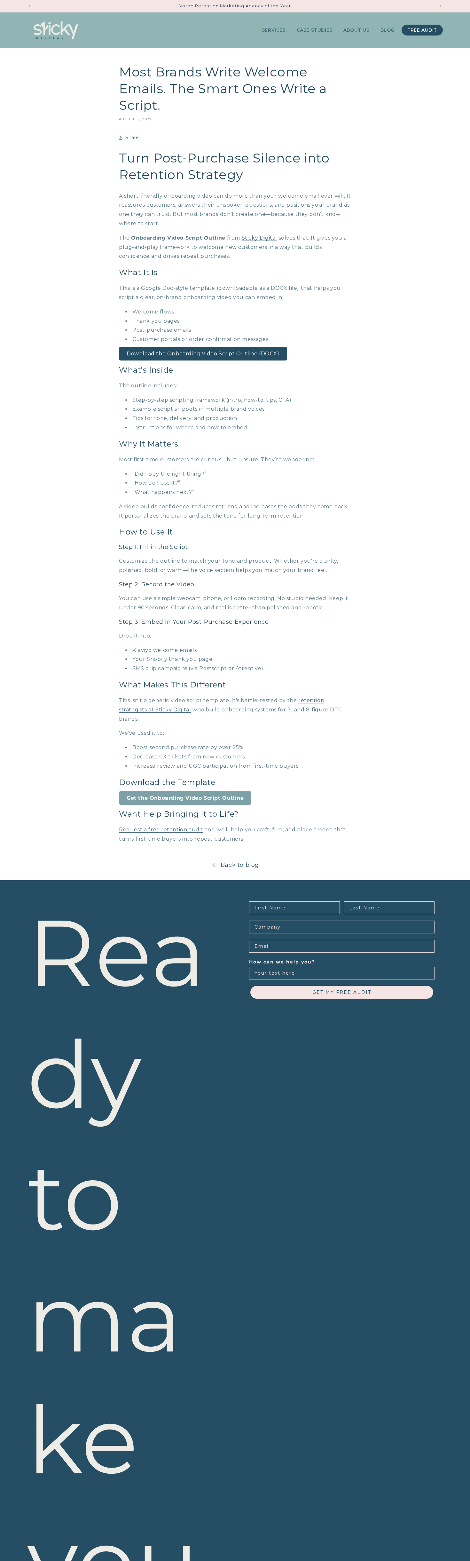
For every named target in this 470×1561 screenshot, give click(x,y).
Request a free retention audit (161, 830)
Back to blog (240, 864)
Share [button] (132, 137)
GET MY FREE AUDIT (341, 992)
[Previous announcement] (29, 6)
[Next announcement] (441, 6)
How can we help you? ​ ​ (284, 962)
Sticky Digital (259, 238)
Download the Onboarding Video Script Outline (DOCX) (203, 354)
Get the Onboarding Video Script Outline (185, 798)
